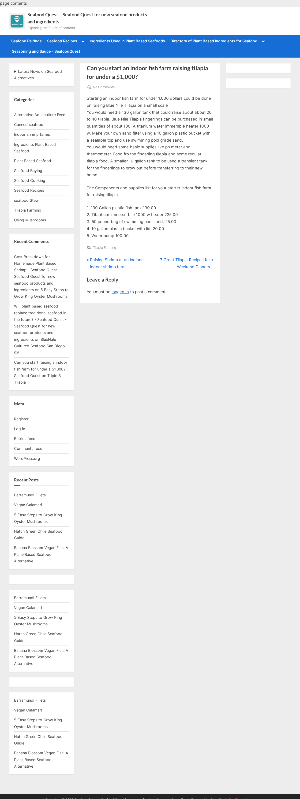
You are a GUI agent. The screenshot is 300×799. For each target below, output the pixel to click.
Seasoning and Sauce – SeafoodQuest (46, 51)
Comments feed (28, 448)
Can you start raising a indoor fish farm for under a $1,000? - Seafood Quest (41, 369)
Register (21, 419)
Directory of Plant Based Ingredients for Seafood (213, 41)
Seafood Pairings (26, 41)
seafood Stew (26, 200)
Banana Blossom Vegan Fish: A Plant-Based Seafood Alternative (41, 554)
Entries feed (24, 438)
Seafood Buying (28, 170)
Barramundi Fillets (30, 495)
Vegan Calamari (28, 504)
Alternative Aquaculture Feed (39, 114)
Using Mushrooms (30, 220)
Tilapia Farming (104, 247)
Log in (19, 428)
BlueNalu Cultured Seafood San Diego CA (39, 346)
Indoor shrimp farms (32, 134)
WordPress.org (27, 458)
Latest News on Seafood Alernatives (38, 74)
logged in (120, 292)
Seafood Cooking (29, 180)
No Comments (104, 87)
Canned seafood (28, 124)
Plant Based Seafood (32, 160)
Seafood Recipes (62, 41)
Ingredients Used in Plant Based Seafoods (127, 41)
